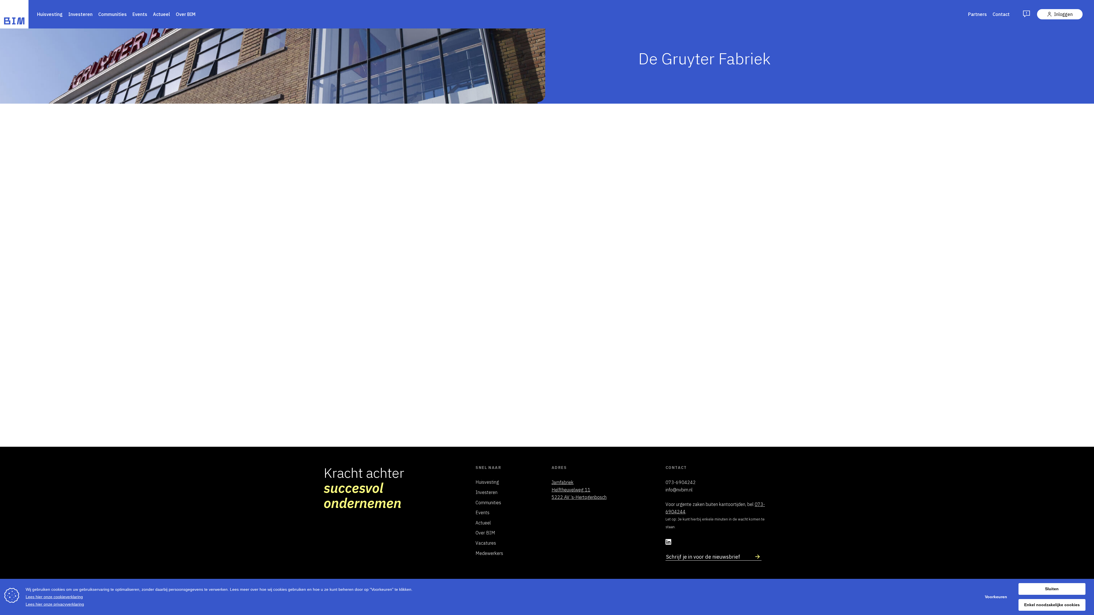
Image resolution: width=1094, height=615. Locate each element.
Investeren (80, 14)
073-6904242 (681, 483)
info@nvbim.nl (679, 490)
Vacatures (485, 544)
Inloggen (1063, 14)
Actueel (161, 14)
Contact (1001, 14)
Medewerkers (489, 554)
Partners (977, 14)
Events (139, 14)
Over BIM (185, 14)
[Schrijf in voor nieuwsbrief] (758, 557)
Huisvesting (50, 14)
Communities (112, 14)
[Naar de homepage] (14, 15)
